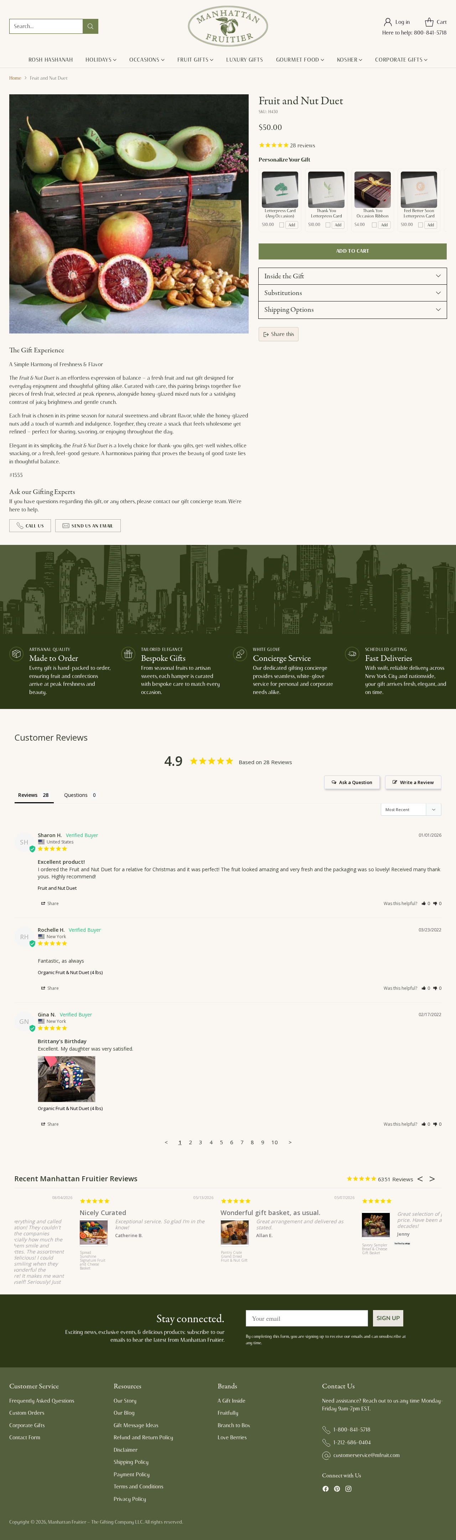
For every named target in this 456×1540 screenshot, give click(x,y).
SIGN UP (388, 1318)
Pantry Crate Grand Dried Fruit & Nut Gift (169, 1257)
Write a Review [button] (417, 782)
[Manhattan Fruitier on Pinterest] (337, 1490)
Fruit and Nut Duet (57, 888)
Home (15, 78)
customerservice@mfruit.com (366, 1455)
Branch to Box (234, 1425)
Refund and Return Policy (143, 1437)
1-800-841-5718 (351, 1429)
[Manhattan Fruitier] (228, 26)
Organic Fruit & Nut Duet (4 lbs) (70, 972)
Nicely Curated (37, 1212)
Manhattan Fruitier (67, 1522)
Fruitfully (228, 1413)
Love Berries (232, 1437)
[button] (426, 903)
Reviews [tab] (27, 795)
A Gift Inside (231, 1401)
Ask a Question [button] (355, 782)
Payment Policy (132, 1474)
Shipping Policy (131, 1462)
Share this (282, 334)
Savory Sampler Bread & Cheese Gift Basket (309, 1249)
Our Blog (124, 1413)
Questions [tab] (76, 795)
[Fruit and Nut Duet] (129, 213)
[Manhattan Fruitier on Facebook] (325, 1490)
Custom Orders (26, 1413)
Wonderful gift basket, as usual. (205, 1212)
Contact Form (24, 1437)
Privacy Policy (130, 1499)
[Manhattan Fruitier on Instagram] (348, 1490)
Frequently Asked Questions (41, 1401)
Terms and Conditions (138, 1486)
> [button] (290, 1142)
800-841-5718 (430, 33)
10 (274, 1142)
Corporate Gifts (27, 1425)
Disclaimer (126, 1450)
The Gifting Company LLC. (117, 1522)
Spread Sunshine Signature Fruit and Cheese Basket (27, 1261)
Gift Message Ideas (136, 1425)
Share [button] (52, 903)
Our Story (125, 1401)
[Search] (90, 26)
